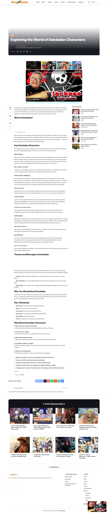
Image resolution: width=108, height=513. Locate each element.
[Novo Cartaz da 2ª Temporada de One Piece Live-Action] (65, 416)
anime (22, 374)
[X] (86, 504)
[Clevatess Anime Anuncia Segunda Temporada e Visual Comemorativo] (88, 416)
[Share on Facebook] (17, 51)
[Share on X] (20, 51)
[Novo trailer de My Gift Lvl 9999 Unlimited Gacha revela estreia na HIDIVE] (43, 416)
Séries (58, 423)
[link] (28, 72)
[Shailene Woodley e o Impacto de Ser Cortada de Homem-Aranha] (75, 132)
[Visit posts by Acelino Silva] (13, 47)
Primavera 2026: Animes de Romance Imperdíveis (30, 360)
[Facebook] (84, 504)
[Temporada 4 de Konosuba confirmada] (43, 445)
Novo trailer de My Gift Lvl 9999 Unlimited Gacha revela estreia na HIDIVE (42, 427)
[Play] (48, 65)
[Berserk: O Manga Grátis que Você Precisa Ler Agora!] (65, 445)
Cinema (82, 134)
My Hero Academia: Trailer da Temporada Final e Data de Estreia (35, 357)
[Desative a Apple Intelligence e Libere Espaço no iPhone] (75, 139)
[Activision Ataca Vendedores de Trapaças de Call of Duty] (75, 118)
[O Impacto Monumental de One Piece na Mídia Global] (20, 445)
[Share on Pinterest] (48, 381)
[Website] (67, 388)
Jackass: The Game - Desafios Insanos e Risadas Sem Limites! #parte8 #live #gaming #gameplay (53, 72)
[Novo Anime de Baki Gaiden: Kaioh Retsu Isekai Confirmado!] (75, 111)
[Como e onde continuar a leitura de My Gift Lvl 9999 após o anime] (20, 416)
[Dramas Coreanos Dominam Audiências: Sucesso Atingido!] (75, 125)
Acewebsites (62, 510)
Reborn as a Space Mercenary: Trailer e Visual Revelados (87, 456)
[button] (91, 2)
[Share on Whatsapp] (52, 381)
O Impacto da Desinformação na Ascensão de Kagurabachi (33, 362)
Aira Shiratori (19, 316)
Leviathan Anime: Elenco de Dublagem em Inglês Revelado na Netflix (36, 365)
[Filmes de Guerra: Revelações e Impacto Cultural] (75, 146)
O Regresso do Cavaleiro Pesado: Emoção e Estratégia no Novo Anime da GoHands (40, 368)
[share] (79, 71)
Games (82, 120)
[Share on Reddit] (55, 381)
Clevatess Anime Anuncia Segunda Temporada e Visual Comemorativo (87, 427)
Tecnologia (83, 141)
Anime (12, 35)
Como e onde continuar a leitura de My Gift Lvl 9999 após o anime (19, 427)
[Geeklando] (19, 2)
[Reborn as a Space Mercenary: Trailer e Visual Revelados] (88, 445)
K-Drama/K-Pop (84, 127)
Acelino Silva (21, 45)
